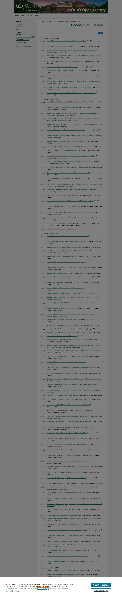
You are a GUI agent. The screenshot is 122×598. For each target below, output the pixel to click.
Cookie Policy (14, 591)
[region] (61, 587)
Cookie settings (43, 589)
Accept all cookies (101, 585)
